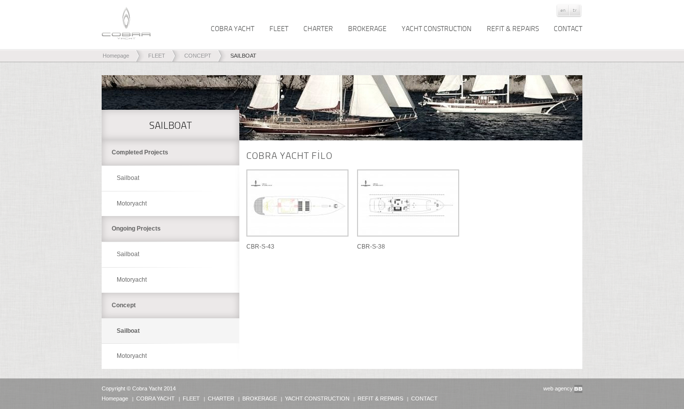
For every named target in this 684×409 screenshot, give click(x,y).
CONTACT (568, 28)
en (563, 10)
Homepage (116, 56)
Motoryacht (132, 203)
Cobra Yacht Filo (289, 155)
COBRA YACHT (232, 28)
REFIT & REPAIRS (513, 28)
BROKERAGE (367, 28)
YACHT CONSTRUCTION (437, 28)
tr (575, 10)
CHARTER (318, 28)
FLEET (278, 28)
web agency (558, 388)
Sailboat (128, 177)
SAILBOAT (243, 56)
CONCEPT (197, 56)
